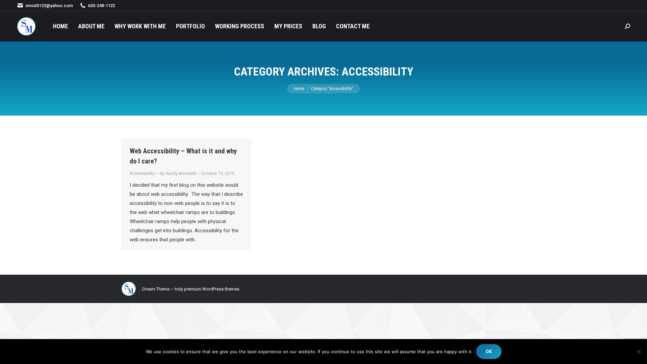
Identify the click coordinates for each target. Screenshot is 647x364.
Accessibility (142, 173)
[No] (638, 351)
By (178, 173)
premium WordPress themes (211, 289)
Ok (489, 351)
